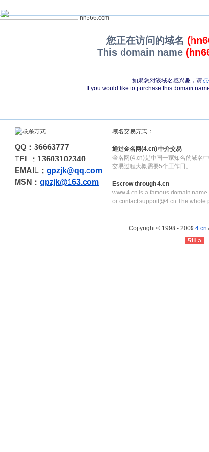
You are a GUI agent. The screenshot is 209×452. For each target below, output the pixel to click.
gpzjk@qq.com (74, 170)
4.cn (201, 228)
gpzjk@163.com (69, 182)
